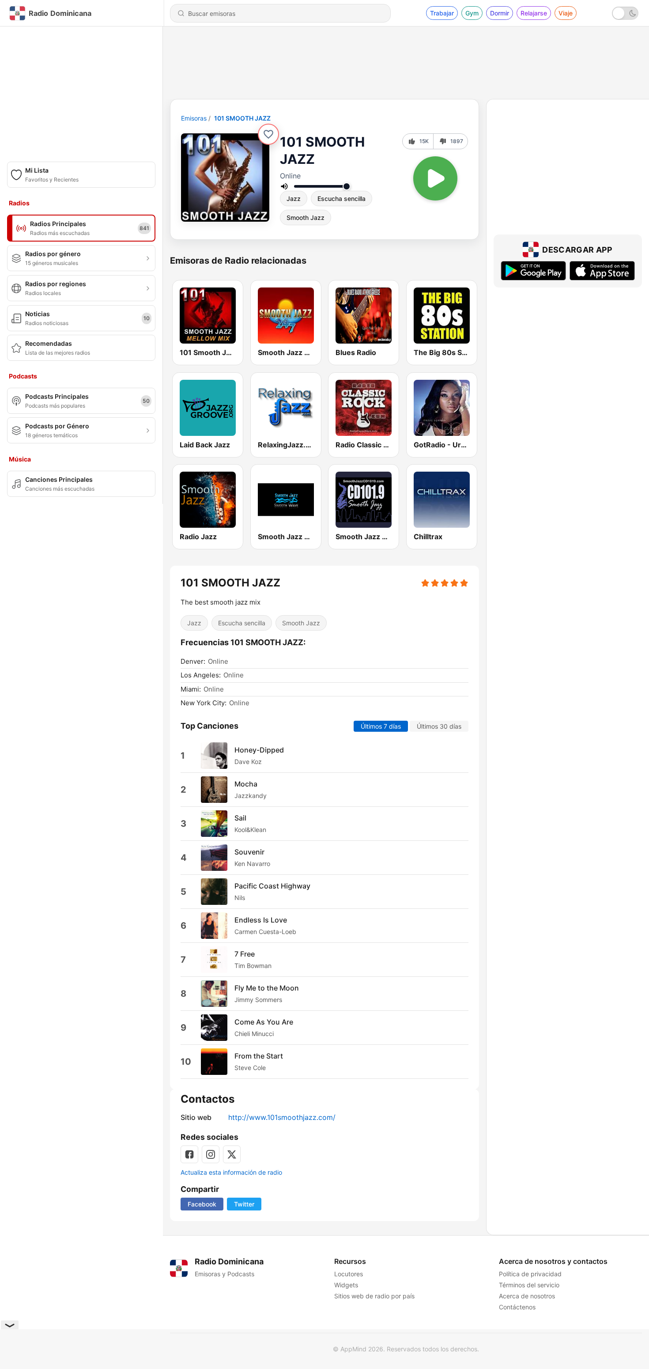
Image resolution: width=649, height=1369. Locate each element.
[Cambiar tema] (625, 13)
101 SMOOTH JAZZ (242, 118)
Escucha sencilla (341, 198)
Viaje (565, 13)
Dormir (499, 13)
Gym (472, 13)
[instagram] (210, 1154)
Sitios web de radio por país (374, 1296)
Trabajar (442, 13)
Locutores (348, 1274)
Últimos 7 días (381, 726)
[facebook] (189, 1154)
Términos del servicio (529, 1285)
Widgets (346, 1285)
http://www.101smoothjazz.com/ (282, 1117)
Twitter (244, 1204)
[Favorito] (268, 134)
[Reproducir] (435, 178)
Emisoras (194, 118)
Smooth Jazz (305, 217)
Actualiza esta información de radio (231, 1172)
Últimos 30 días (439, 726)
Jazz (294, 198)
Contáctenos (517, 1307)
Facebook (202, 1204)
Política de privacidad (530, 1274)
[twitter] (232, 1154)
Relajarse (534, 13)
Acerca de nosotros (527, 1296)
